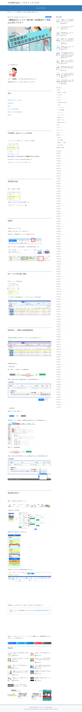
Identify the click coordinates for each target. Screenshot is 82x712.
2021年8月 (59, 299)
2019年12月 (59, 349)
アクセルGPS (59, 94)
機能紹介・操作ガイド (23, 684)
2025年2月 (59, 193)
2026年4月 (59, 163)
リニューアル (59, 112)
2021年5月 (59, 306)
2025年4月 (59, 188)
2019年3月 (59, 371)
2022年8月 (59, 268)
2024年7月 (59, 211)
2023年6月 (59, 243)
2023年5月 (59, 246)
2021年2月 (59, 314)
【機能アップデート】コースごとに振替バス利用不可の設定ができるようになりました (20, 672)
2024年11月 (59, 201)
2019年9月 (59, 356)
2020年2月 (59, 344)
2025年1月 (59, 196)
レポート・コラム (60, 114)
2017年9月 (59, 407)
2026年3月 (59, 165)
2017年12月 (59, 402)
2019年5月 (59, 366)
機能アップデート (60, 119)
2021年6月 (59, 304)
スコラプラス (16, 684)
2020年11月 (59, 321)
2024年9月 (59, 206)
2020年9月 (59, 326)
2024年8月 (59, 208)
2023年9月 (59, 236)
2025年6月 (59, 183)
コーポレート (59, 97)
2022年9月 (59, 266)
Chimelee (58, 89)
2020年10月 (59, 324)
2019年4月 (59, 369)
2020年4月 (59, 339)
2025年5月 (59, 186)
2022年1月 (59, 286)
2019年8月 (59, 359)
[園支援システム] (47, 691)
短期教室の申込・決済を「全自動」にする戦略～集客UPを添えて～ (67, 67)
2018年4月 (59, 399)
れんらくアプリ (59, 129)
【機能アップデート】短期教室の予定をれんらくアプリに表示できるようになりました (67, 20)
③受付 (9, 106)
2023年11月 (59, 231)
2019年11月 (59, 351)
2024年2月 (59, 223)
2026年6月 (59, 158)
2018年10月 (59, 384)
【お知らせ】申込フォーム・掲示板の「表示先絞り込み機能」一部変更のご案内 (67, 81)
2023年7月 (59, 241)
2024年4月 (59, 218)
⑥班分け (10, 114)
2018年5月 (59, 397)
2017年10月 (59, 404)
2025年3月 (59, 191)
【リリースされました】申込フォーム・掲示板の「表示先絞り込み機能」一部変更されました (67, 74)
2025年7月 (59, 181)
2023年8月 (59, 238)
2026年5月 (59, 160)
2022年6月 (59, 273)
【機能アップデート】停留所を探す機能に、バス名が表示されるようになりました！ (42, 659)
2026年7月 (59, 155)
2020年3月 (59, 341)
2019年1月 (59, 376)
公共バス (58, 132)
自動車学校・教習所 (60, 147)
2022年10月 (59, 263)
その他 (58, 104)
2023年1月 (59, 256)
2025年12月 (59, 170)
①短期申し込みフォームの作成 (14, 100)
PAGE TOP (79, 690)
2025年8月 (59, 178)
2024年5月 (59, 216)
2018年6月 (59, 394)
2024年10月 (59, 203)
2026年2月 (59, 168)
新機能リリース (60, 117)
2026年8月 (59, 153)
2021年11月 (59, 291)
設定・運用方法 (60, 145)
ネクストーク (59, 127)
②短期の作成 (10, 103)
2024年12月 (59, 198)
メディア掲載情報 (60, 109)
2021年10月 (59, 294)
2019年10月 (59, 354)
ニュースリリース (60, 107)
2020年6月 (59, 334)
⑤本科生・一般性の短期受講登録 (15, 111)
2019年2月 (59, 374)
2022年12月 (59, 258)
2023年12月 (59, 228)
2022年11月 (59, 261)
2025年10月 (59, 173)
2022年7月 (59, 271)
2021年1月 (59, 316)
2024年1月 (59, 226)
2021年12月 (59, 289)
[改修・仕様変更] (12, 691)
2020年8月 (59, 329)
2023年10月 (59, 233)
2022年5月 (59, 276)
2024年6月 (59, 213)
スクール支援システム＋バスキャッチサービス (21, 636)
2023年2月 (59, 253)
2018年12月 (59, 379)
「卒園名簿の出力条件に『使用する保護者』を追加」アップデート (22, 695)
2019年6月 (59, 364)
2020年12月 (59, 319)
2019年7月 (59, 361)
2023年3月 (59, 251)
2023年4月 (59, 248)
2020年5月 (59, 336)
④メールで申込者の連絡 (13, 109)
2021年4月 (59, 309)
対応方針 (59, 137)
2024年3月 (59, 221)
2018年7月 (59, 392)
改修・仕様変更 (60, 140)
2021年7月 (59, 301)
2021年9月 (59, 296)
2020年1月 (59, 346)
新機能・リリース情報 (61, 92)
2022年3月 (59, 281)
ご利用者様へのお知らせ (62, 102)
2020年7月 (59, 331)
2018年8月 (59, 389)
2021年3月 (59, 311)
